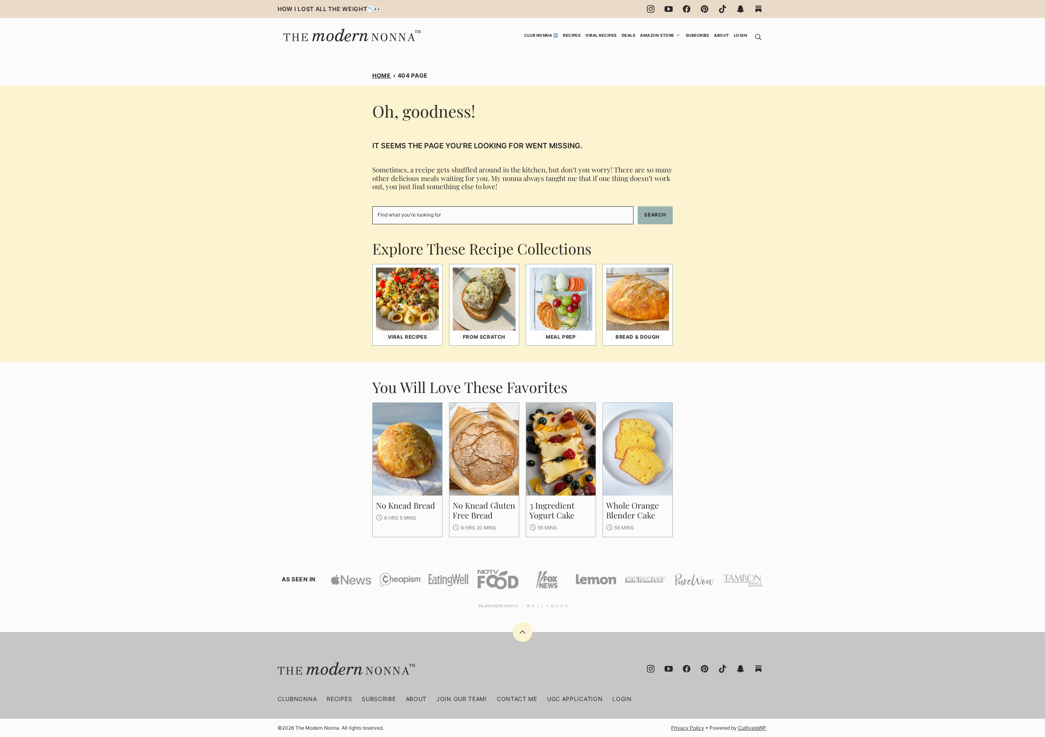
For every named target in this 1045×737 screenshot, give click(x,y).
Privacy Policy (687, 728)
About (721, 35)
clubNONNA (297, 698)
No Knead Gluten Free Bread (484, 510)
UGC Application (575, 698)
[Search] (758, 37)
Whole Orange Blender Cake (632, 510)
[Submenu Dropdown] (678, 35)
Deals (628, 35)
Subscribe (697, 35)
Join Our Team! (461, 698)
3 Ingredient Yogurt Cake (551, 510)
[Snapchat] (740, 9)
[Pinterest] (705, 9)
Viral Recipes (600, 35)
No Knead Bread (405, 505)
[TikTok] (723, 9)
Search (655, 215)
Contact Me (517, 698)
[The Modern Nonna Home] (351, 31)
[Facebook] (687, 9)
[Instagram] (651, 9)
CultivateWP (752, 728)
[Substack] (758, 9)
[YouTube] (669, 9)
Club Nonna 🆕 (541, 35)
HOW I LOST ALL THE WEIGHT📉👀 (330, 8)
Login (740, 35)
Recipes (571, 35)
